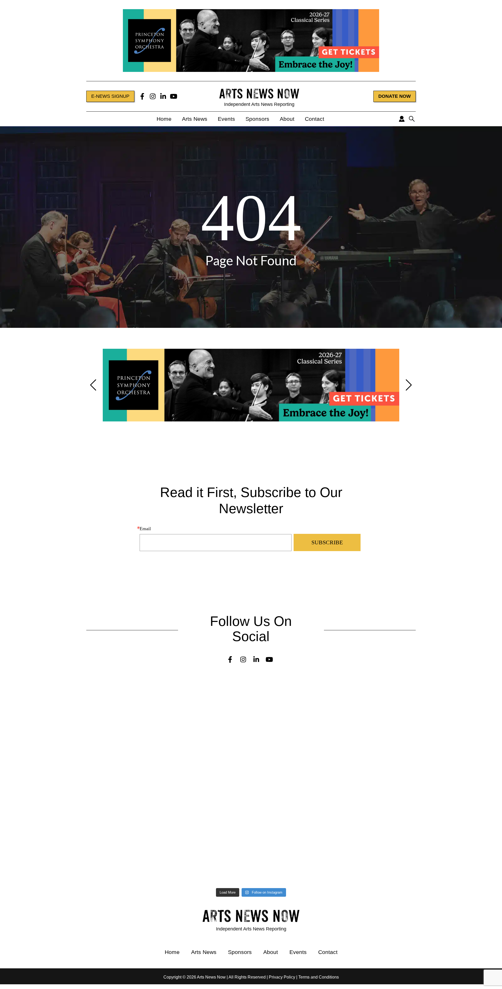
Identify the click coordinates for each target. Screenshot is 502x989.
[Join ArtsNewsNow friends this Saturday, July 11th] (188, 848)
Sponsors (257, 119)
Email (145, 528)
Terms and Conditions (318, 977)
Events (226, 119)
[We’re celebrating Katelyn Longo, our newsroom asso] (314, 730)
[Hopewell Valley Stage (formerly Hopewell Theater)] (314, 687)
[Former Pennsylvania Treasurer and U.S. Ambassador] (62, 770)
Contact (314, 119)
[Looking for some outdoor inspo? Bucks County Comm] (62, 806)
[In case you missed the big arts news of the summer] (314, 803)
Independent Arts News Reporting (259, 104)
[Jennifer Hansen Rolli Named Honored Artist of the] (62, 687)
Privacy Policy (282, 977)
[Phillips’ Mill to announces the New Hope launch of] (62, 853)
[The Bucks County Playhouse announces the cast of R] (314, 772)
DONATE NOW (394, 96)
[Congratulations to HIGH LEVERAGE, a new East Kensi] (188, 730)
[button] (93, 385)
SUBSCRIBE (327, 542)
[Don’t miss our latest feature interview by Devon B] (188, 772)
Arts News (194, 119)
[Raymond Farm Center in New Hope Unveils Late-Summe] (62, 725)
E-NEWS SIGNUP (110, 96)
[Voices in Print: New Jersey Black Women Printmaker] (188, 687)
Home (164, 119)
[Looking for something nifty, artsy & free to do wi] (314, 834)
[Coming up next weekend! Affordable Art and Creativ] (188, 803)
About (287, 119)
